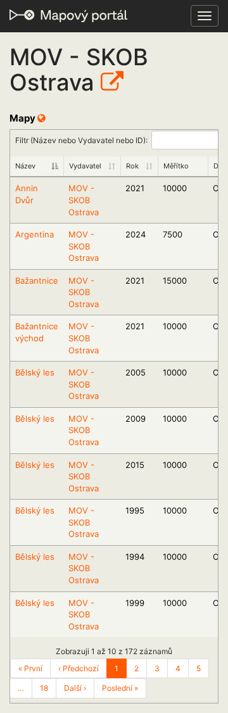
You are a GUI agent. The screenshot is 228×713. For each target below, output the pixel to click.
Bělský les (34, 372)
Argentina (34, 234)
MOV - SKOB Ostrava (83, 200)
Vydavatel (85, 165)
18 (44, 688)
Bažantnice (36, 280)
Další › (75, 688)
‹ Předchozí (78, 668)
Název (25, 165)
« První (30, 668)
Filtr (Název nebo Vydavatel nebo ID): (81, 139)
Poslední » (120, 688)
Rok (132, 165)
